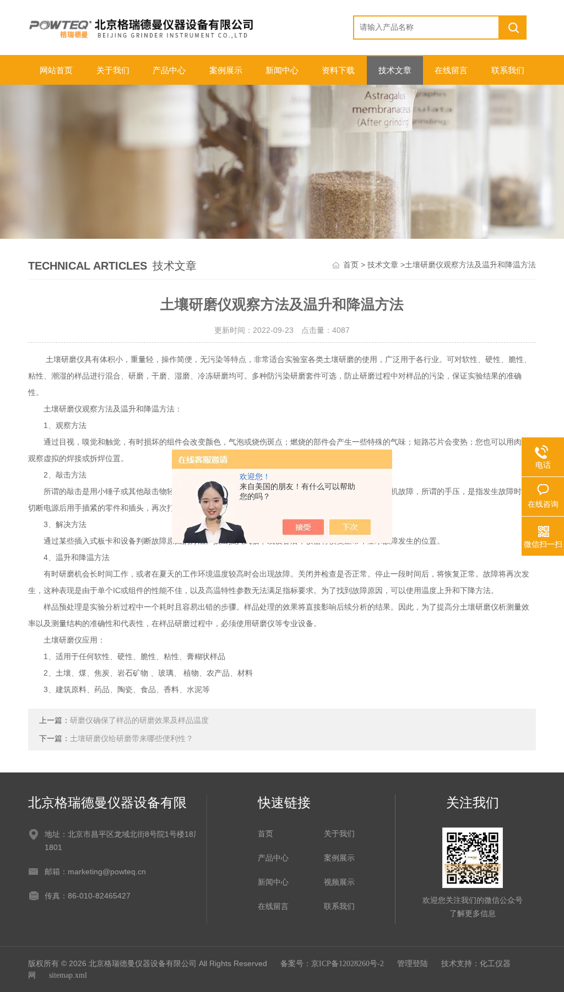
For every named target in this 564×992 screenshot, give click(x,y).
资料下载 (338, 70)
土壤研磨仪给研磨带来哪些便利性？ (131, 739)
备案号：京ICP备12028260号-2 (332, 964)
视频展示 (339, 882)
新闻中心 (282, 70)
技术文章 (394, 70)
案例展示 (225, 70)
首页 (351, 265)
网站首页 (56, 70)
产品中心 (169, 70)
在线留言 (451, 70)
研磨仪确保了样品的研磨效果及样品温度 (139, 720)
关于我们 (112, 70)
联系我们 (507, 70)
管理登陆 (412, 964)
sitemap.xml (68, 975)
